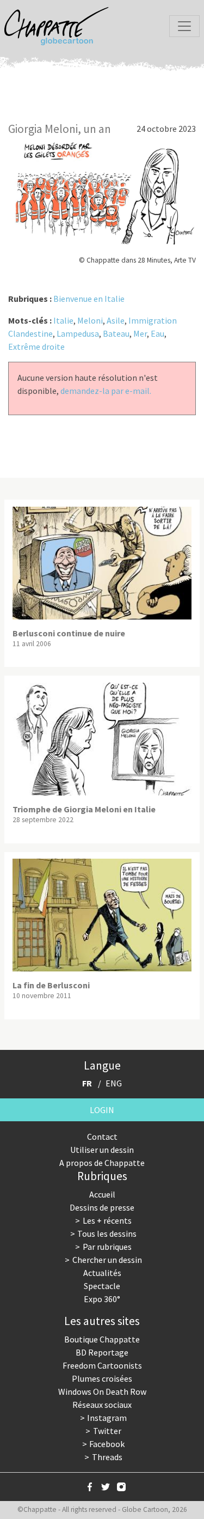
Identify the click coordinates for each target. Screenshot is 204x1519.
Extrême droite (36, 346)
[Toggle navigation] (184, 26)
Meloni (90, 320)
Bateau (116, 333)
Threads (107, 1456)
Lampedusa (78, 333)
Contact (102, 1136)
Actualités (102, 1272)
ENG (114, 1083)
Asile (116, 320)
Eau (157, 333)
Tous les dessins (107, 1233)
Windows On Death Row (102, 1391)
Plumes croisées (102, 1378)
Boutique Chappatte (102, 1339)
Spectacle (102, 1285)
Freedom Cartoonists (102, 1365)
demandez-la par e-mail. (105, 390)
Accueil (102, 1194)
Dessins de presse (102, 1207)
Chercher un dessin (107, 1259)
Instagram (107, 1417)
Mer (140, 333)
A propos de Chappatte (102, 1162)
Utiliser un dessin (102, 1149)
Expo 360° (102, 1298)
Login (102, 1109)
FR (87, 1083)
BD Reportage (102, 1352)
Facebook (107, 1443)
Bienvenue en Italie (89, 298)
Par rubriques (107, 1246)
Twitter (107, 1430)
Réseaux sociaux (102, 1404)
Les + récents (107, 1220)
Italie (63, 320)
